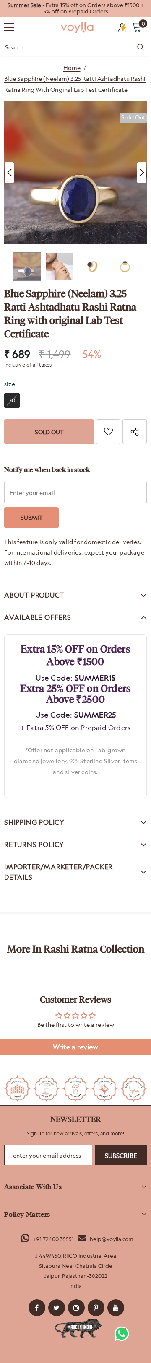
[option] (75, 8)
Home (72, 68)
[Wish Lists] (108, 431)
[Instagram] (76, 1307)
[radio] (12, 400)
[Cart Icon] (137, 27)
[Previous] (9, 172)
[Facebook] (37, 1307)
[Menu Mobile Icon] (9, 27)
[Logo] (78, 27)
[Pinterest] (96, 1307)
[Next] (141, 172)
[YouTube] (115, 1307)
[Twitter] (56, 1307)
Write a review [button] (75, 1047)
